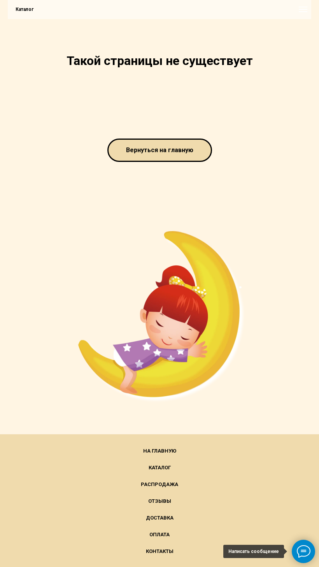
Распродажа (159, 484)
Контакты (160, 551)
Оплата (159, 534)
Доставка (160, 518)
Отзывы (159, 501)
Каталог (160, 467)
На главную (159, 451)
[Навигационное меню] (303, 9)
